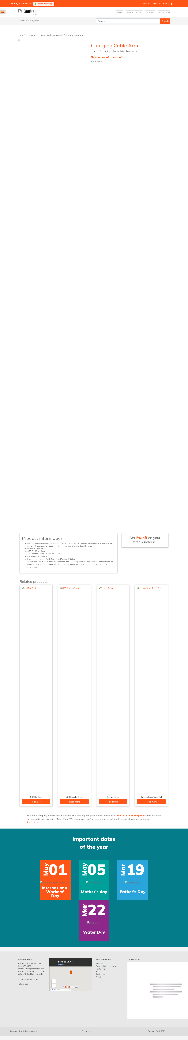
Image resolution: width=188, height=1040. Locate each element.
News (165, 3)
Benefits (99, 1020)
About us (146, 3)
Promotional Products (35, 35)
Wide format (150, 12)
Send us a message (44, 3)
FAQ (98, 1026)
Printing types (101, 1023)
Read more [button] (32, 822)
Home (20, 35)
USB (61, 35)
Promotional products (134, 12)
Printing (119, 12)
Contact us (156, 3)
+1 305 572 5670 (25, 3)
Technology (52, 35)
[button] (8, 912)
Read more (36, 801)
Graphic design (164, 12)
